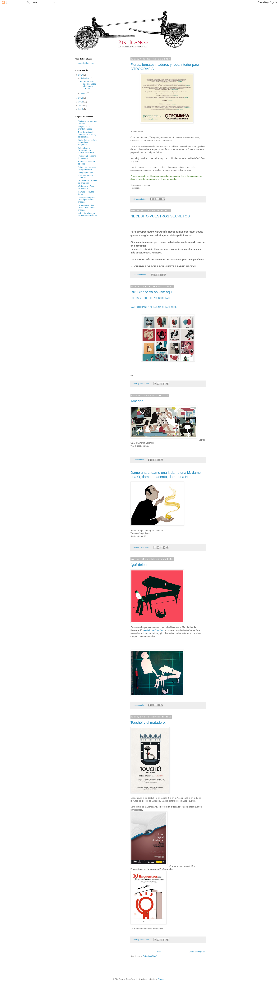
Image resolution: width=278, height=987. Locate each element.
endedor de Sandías (153, 630)
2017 (80, 75)
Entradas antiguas (197, 952)
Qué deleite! (139, 565)
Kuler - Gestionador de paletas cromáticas (87, 214)
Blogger (161, 979)
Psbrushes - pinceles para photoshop (87, 168)
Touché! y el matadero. (148, 723)
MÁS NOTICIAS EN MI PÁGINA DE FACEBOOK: (153, 307)
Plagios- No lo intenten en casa (85, 127)
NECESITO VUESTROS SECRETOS (160, 216)
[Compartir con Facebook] (160, 199)
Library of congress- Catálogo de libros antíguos (86, 199)
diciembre (85, 78)
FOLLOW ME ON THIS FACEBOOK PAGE (150, 298)
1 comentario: (139, 460)
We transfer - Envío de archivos (86, 187)
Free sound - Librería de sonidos (87, 157)
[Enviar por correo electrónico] (151, 199)
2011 (80, 105)
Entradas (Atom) (150, 956)
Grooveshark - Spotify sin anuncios (87, 181)
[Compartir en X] (157, 199)
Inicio (159, 952)
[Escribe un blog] (154, 199)
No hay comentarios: (142, 384)
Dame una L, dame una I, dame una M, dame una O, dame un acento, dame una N (165, 475)
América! (137, 401)
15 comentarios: (140, 199)
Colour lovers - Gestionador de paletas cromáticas (86, 150)
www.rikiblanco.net (86, 63)
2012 (80, 102)
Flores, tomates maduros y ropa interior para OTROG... (88, 85)
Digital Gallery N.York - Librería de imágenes (87, 142)
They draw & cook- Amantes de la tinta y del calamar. (87, 134)
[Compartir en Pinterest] (163, 199)
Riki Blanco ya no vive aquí (151, 292)
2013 (80, 98)
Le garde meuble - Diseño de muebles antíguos (86, 207)
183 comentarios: (141, 274)
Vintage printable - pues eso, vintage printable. (86, 175)
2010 (80, 109)
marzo (84, 93)
